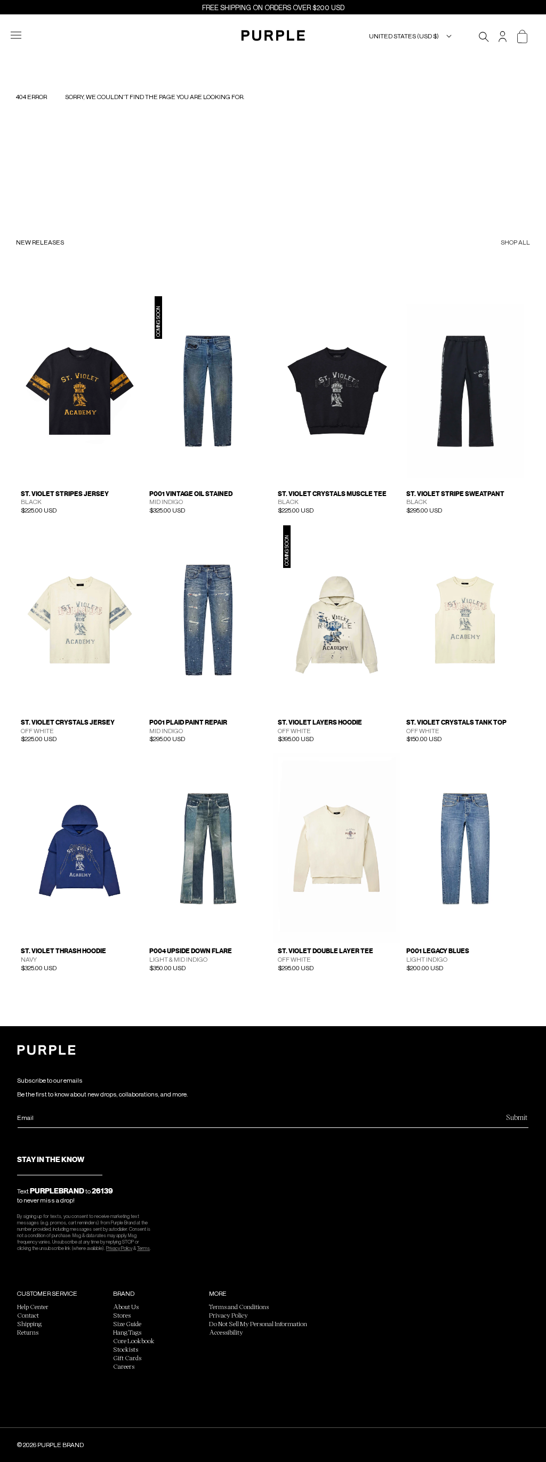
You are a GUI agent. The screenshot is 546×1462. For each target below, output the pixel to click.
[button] (22, 36)
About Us (126, 1306)
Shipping (29, 1323)
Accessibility (226, 1332)
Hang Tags (127, 1332)
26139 (102, 1191)
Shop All (515, 242)
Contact (28, 1315)
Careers (123, 1366)
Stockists (125, 1349)
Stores (122, 1315)
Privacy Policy (119, 1248)
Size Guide (127, 1323)
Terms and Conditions (239, 1306)
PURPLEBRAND (57, 1191)
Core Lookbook (134, 1340)
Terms (143, 1248)
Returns (27, 1332)
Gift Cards (127, 1357)
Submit (516, 1117)
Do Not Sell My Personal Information (258, 1323)
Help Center (33, 1306)
